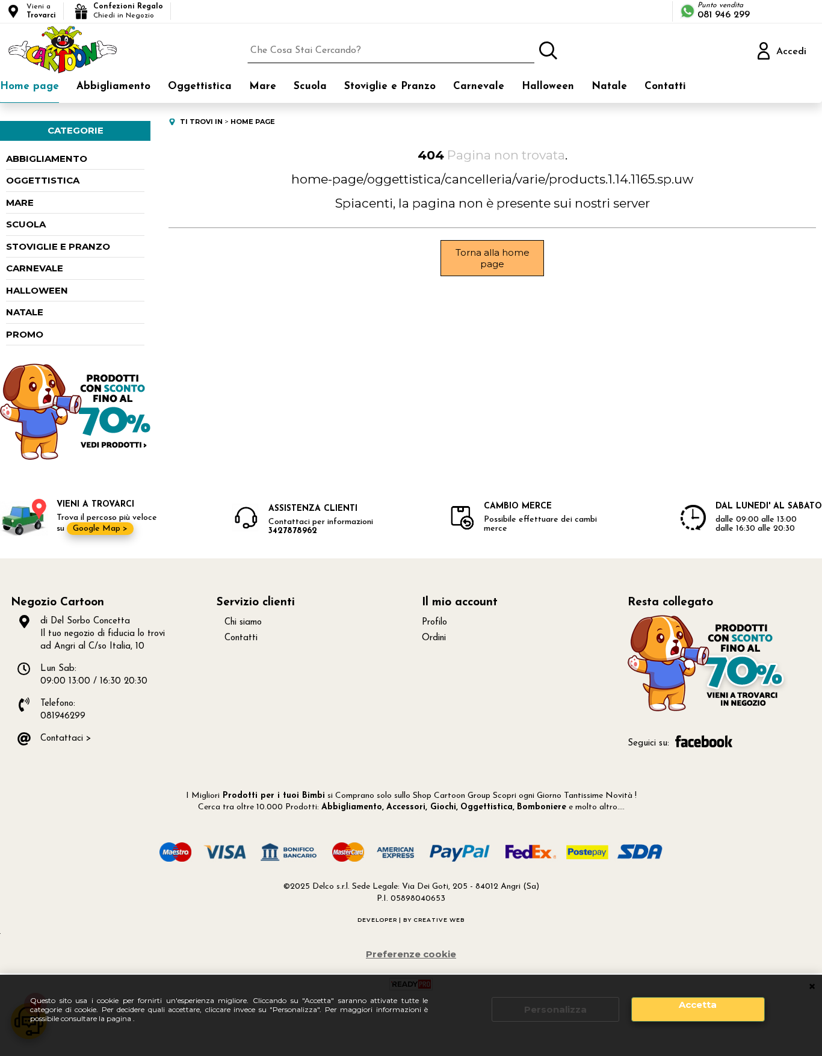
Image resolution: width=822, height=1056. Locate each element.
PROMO (24, 334)
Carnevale (478, 86)
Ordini (434, 638)
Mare (262, 86)
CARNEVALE (34, 268)
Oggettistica (200, 86)
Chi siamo (243, 622)
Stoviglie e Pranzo (390, 86)
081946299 (62, 716)
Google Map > (100, 528)
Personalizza (555, 1009)
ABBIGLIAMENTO (46, 158)
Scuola (310, 86)
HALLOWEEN (37, 290)
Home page (29, 86)
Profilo (434, 622)
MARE (20, 202)
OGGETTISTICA (42, 180)
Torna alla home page (493, 258)
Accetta (698, 1004)
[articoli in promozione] (75, 457)
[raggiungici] (708, 709)
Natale (609, 86)
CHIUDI (812, 987)
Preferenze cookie (411, 954)
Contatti (665, 86)
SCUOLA (26, 224)
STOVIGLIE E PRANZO (58, 246)
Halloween (548, 86)
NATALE (24, 312)
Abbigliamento (113, 86)
